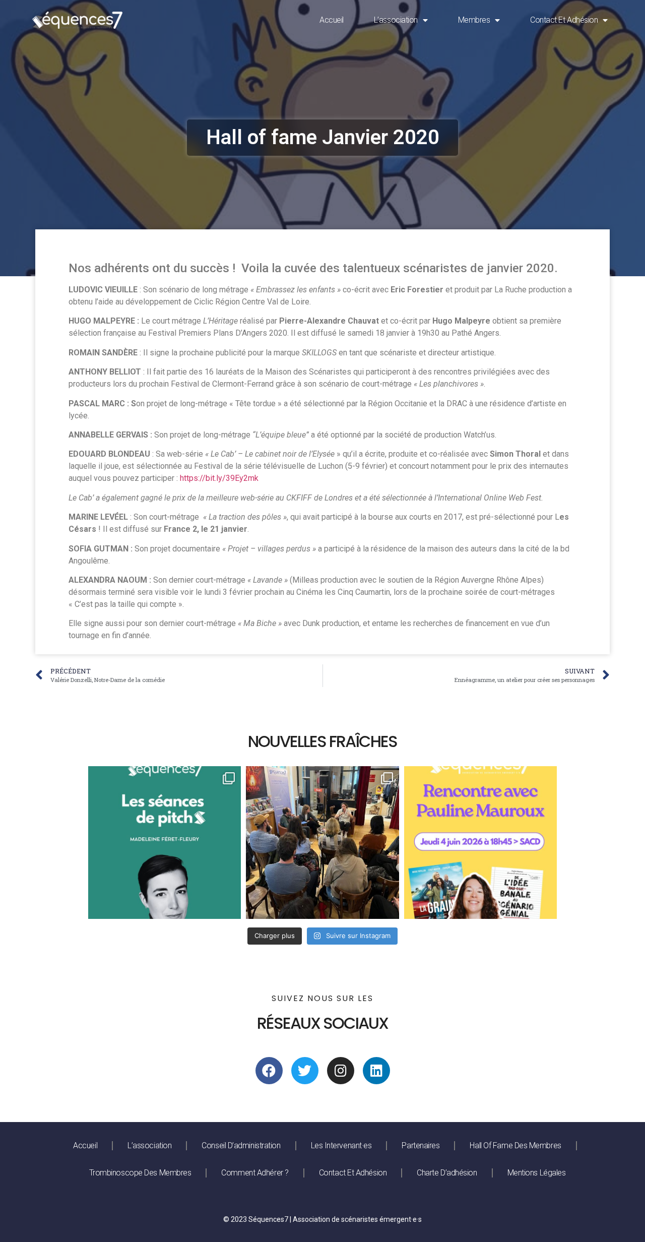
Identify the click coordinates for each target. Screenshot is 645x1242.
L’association (396, 20)
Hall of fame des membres (515, 1145)
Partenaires (420, 1145)
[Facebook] (269, 1070)
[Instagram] (340, 1070)
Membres (474, 20)
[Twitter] (304, 1070)
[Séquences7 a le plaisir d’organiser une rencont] (480, 842)
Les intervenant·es (341, 1145)
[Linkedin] (376, 1070)
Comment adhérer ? (254, 1172)
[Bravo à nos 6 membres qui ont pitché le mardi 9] (164, 842)
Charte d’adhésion (447, 1172)
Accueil (331, 20)
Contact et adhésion (564, 20)
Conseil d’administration (241, 1145)
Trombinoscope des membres (140, 1172)
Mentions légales (536, 1172)
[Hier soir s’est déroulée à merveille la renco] (322, 842)
